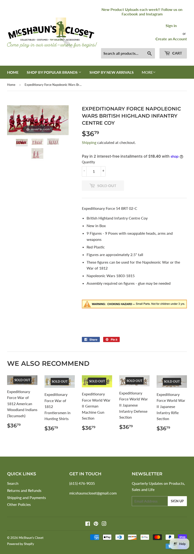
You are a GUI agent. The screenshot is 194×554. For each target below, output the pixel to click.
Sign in (171, 25)
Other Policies (19, 504)
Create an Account (171, 39)
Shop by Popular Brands (53, 72)
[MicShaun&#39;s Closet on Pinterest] (95, 524)
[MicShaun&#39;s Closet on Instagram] (104, 524)
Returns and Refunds (24, 490)
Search (12, 483)
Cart (176, 53)
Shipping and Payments (26, 497)
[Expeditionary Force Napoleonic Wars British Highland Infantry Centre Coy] (22, 142)
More (147, 72)
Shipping (89, 142)
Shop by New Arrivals (111, 72)
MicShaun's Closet (31, 538)
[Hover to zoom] (38, 119)
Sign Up (177, 501)
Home (13, 72)
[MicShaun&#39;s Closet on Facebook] (87, 524)
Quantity (88, 162)
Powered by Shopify (20, 544)
